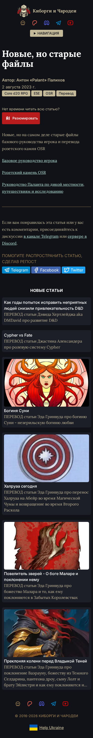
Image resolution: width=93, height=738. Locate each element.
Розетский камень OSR (24, 172)
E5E (37, 93)
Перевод (66, 93)
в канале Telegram (41, 236)
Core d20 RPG (16, 93)
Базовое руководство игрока (29, 160)
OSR (49, 93)
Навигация (48, 33)
